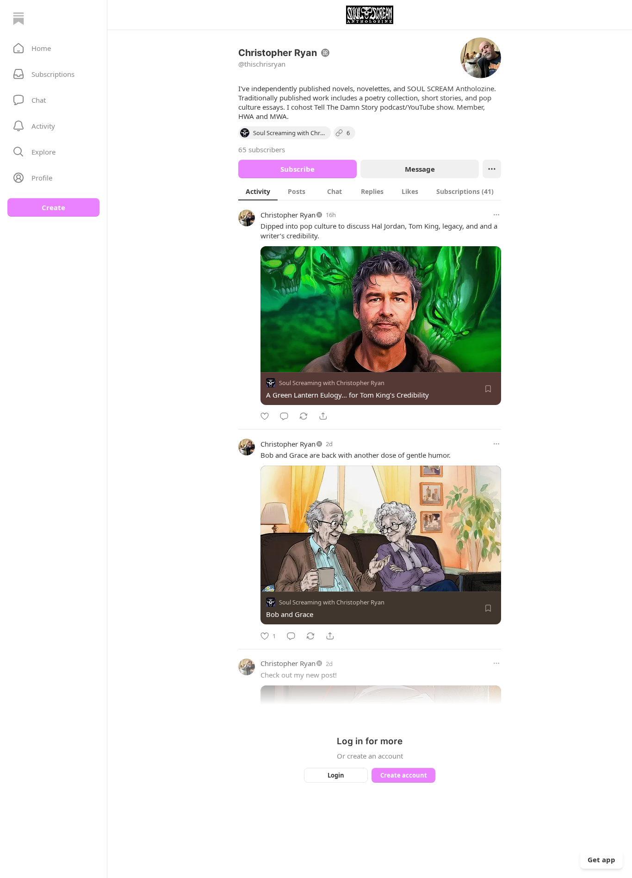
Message (420, 169)
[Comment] (284, 416)
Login (336, 775)
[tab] (258, 191)
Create (53, 207)
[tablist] (369, 191)
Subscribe (297, 169)
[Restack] (303, 416)
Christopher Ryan (288, 214)
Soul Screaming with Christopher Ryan (331, 383)
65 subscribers (261, 149)
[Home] (18, 18)
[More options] (496, 214)
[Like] (265, 416)
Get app (601, 859)
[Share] (323, 416)
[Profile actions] (492, 169)
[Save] (488, 388)
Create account (403, 775)
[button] (53, 48)
